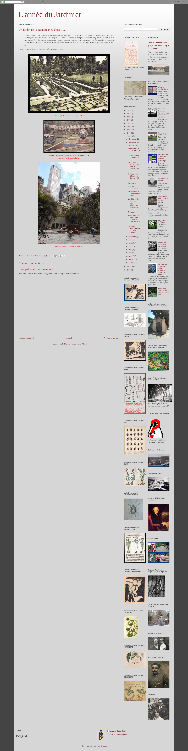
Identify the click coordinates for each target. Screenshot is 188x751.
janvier (131, 262)
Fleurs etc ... (133, 212)
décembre (133, 139)
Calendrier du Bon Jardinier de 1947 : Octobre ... (134, 230)
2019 (129, 117)
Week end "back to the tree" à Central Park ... (133, 167)
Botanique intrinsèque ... (163, 243)
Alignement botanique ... (162, 222)
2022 (129, 110)
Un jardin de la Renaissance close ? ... (134, 194)
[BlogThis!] (56, 256)
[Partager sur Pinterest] (63, 256)
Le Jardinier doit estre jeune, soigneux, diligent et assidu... (162, 269)
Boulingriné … (133, 183)
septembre (133, 237)
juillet (131, 243)
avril (130, 253)
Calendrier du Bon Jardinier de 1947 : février (163, 200)
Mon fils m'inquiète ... (134, 187)
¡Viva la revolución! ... (163, 88)
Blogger (103, 746)
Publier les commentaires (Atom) (74, 344)
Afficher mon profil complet (117, 734)
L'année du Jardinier (50, 14)
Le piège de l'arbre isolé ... (163, 134)
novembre (133, 142)
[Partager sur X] (58, 256)
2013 (129, 136)
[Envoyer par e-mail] (54, 256)
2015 (129, 130)
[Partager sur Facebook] (61, 256)
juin (130, 246)
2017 (129, 123)
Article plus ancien (111, 338)
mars (131, 256)
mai (130, 250)
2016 (129, 126)
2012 (129, 267)
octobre (132, 145)
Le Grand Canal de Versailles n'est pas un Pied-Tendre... (163, 113)
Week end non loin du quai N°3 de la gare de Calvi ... (134, 219)
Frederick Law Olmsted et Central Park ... (133, 177)
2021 (129, 114)
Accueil (69, 338)
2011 (129, 270)
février (131, 259)
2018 (129, 120)
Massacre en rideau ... (163, 180)
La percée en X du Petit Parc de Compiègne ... (163, 158)
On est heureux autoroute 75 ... (134, 158)
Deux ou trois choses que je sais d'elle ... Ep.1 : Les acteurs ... (158, 45)
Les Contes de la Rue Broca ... (134, 150)
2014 (129, 133)
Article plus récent (27, 338)
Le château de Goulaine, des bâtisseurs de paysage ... (133, 204)
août (130, 240)
